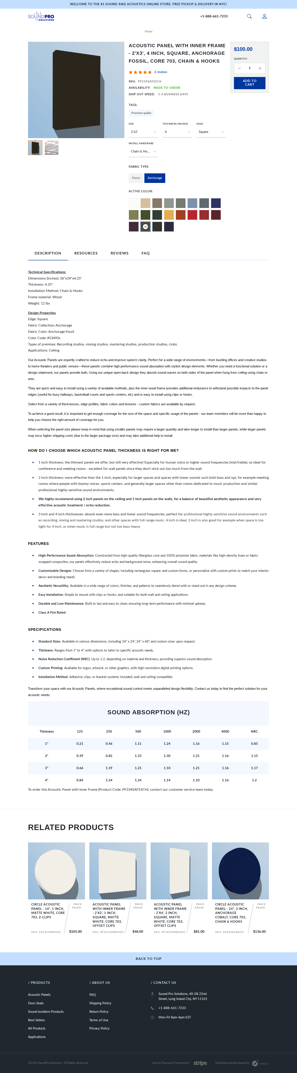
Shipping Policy (100, 1003)
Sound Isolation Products (46, 1011)
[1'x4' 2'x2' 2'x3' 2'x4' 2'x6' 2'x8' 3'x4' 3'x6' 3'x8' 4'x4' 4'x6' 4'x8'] (143, 132)
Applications (37, 1037)
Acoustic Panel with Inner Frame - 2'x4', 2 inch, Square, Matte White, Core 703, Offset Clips (170, 915)
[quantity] (239, 68)
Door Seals (36, 1003)
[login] (264, 16)
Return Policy (98, 1011)
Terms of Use (98, 1020)
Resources (86, 253)
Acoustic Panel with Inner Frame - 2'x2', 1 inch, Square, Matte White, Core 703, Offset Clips (109, 915)
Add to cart (250, 83)
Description (48, 253)
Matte (136, 178)
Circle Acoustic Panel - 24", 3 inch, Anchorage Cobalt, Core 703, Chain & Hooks (231, 913)
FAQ (146, 253)
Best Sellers (36, 1020)
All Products (36, 1028)
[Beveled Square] (211, 132)
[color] (133, 203)
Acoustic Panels (39, 994)
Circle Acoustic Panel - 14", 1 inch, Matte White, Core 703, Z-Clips (48, 911)
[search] (249, 16)
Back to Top (149, 959)
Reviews (119, 253)
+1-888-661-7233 (214, 16)
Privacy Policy (99, 1028)
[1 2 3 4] (177, 132)
